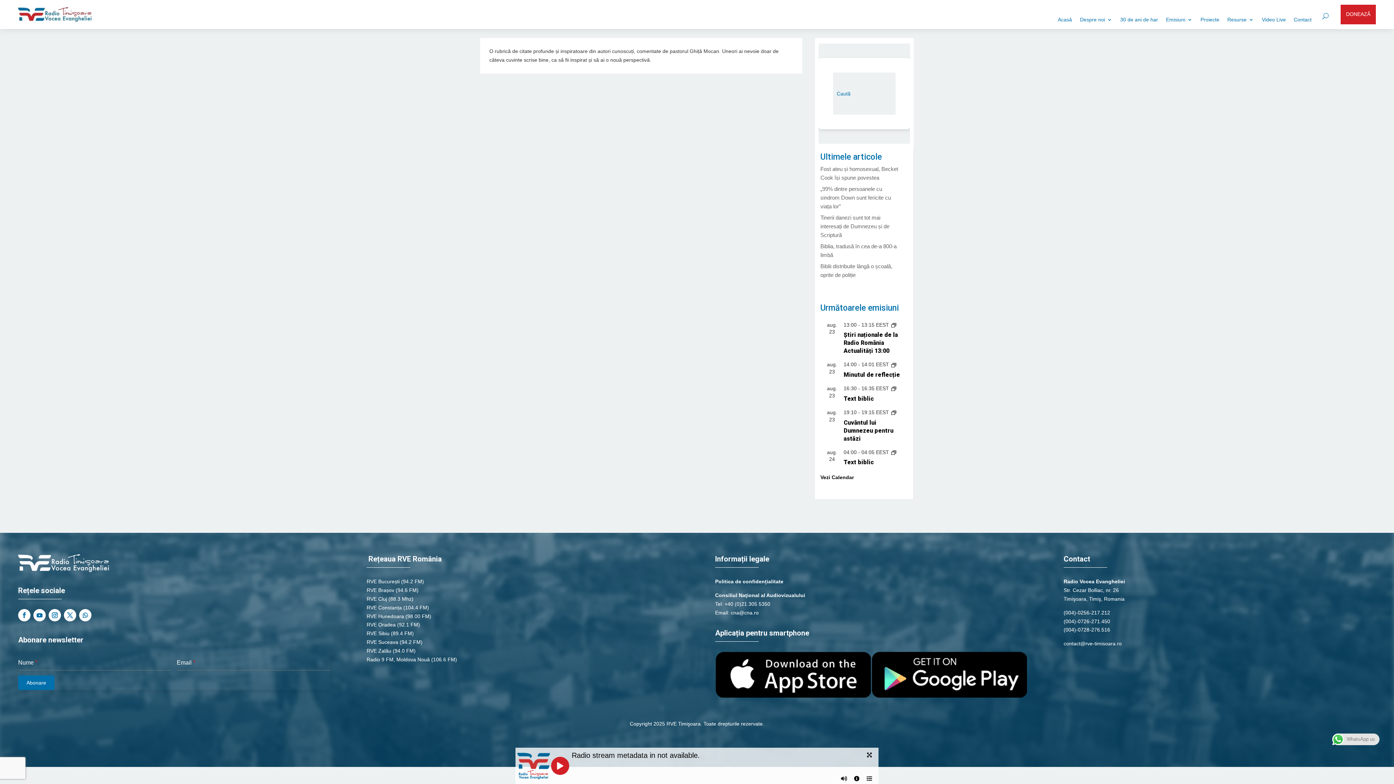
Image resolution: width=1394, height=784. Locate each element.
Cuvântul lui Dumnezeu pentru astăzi (868, 430)
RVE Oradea (381, 625)
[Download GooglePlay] (949, 696)
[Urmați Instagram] (55, 615)
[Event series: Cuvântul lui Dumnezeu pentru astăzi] (893, 412)
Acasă (1065, 20)
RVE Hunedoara (385, 616)
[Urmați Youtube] (39, 615)
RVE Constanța (384, 608)
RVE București (383, 581)
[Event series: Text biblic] (893, 388)
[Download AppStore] (793, 696)
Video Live (1274, 20)
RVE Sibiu (378, 633)
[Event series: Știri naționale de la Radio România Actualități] (893, 325)
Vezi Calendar (837, 477)
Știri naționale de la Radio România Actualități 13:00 (871, 342)
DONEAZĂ (1358, 14)
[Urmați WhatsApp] (85, 615)
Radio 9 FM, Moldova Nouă (398, 659)
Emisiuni (1175, 20)
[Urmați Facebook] (24, 615)
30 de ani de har (1139, 20)
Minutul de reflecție (872, 374)
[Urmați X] (70, 615)
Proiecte (1210, 20)
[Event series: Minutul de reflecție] (893, 364)
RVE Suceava (382, 642)
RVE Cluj (377, 599)
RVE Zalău (379, 651)
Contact (1303, 20)
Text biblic (859, 398)
